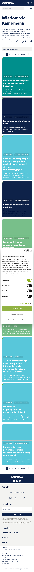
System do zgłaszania (9, 559)
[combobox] (17, 49)
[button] (31, 8)
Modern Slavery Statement (11, 561)
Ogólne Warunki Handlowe (11, 550)
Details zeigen (24, 303)
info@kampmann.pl (19, 498)
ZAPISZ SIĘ (17, 514)
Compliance (6, 563)
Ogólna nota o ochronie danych (13, 555)
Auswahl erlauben (17, 314)
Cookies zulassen (17, 308)
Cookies (4, 557)
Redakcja (5, 547)
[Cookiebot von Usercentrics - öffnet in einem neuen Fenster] (24, 250)
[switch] (29, 285)
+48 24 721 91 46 (19, 492)
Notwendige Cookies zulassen (17, 320)
